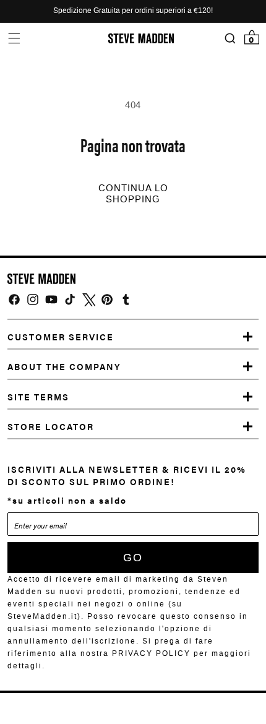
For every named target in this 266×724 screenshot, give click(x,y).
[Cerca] (230, 39)
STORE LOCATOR (50, 426)
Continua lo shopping (133, 193)
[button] (14, 38)
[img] (14, 299)
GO (133, 557)
